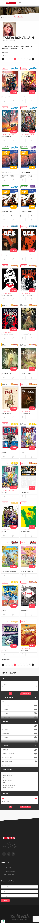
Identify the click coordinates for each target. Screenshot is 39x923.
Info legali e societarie (9, 871)
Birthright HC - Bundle (7, 211)
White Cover (20, 717)
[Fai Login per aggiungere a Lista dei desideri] (4, 101)
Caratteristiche (8, 697)
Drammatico (19, 737)
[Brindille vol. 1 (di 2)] (28, 319)
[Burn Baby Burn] (28, 477)
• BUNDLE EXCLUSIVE (19, 754)
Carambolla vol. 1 (25, 610)
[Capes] (10, 596)
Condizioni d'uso (8, 868)
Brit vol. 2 (23, 452)
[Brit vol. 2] (28, 438)
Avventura (19, 730)
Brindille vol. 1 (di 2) (26, 334)
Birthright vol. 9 (6, 97)
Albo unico (20, 706)
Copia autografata (9, 785)
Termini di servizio (8, 874)
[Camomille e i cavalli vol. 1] (10, 557)
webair (25, 919)
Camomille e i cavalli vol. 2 (27, 571)
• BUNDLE (19, 750)
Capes (4, 610)
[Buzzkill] (10, 517)
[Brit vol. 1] (10, 438)
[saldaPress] (11, 2)
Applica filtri (26, 693)
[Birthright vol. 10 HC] (28, 122)
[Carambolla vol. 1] (28, 596)
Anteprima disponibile (10, 783)
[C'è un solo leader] (28, 517)
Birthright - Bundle (6, 172)
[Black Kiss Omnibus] (10, 280)
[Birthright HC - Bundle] (10, 201)
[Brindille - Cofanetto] (28, 359)
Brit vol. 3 (4, 492)
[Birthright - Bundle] (10, 161)
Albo (3, 702)
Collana (5, 745)
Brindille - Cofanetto (26, 373)
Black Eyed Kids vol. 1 (7, 255)
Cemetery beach (6, 650)
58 (30, 59)
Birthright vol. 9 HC (25, 97)
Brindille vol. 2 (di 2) (7, 373)
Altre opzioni (7, 769)
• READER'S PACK (19, 757)
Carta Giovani (8, 780)
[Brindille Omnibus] (10, 398)
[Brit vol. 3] (10, 477)
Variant (20, 713)
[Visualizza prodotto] (13, 101)
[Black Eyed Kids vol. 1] (10, 240)
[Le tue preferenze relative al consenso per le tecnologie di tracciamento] (3, 921)
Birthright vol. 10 (6, 136)
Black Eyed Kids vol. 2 (26, 255)
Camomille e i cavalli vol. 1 (9, 571)
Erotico (19, 741)
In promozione (8, 775)
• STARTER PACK (19, 761)
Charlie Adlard (24, 650)
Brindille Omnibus (6, 413)
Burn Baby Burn (25, 492)
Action (19, 726)
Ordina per (5, 52)
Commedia (19, 733)
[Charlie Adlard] (28, 636)
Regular (20, 709)
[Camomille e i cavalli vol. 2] (28, 557)
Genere (5, 721)
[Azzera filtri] (10, 693)
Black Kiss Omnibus (7, 295)
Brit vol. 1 (4, 452)
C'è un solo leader (25, 531)
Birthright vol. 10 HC (26, 136)
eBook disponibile (31, 417)
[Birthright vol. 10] (10, 122)
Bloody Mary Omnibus (26, 295)
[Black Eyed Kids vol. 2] (28, 240)
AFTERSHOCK (6, 765)
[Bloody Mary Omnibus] (28, 280)
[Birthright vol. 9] (10, 82)
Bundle (6, 778)
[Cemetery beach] (10, 636)
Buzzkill (4, 531)
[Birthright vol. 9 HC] (28, 82)
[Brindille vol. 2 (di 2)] (10, 359)
